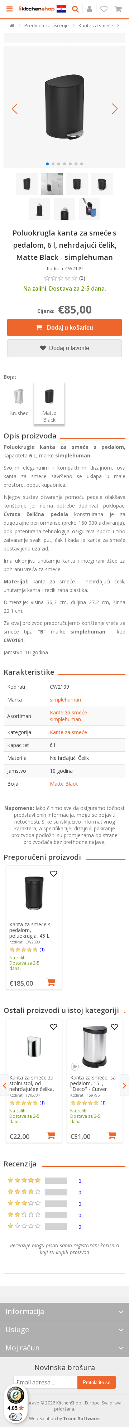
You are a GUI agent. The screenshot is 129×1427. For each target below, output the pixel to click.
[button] (14, 108)
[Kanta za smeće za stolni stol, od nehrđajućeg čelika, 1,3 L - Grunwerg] (34, 1046)
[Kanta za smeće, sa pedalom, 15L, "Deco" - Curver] (95, 1046)
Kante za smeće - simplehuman (70, 716)
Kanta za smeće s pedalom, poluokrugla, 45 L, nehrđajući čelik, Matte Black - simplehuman (30, 938)
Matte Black (64, 783)
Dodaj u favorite (68, 348)
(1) (41, 949)
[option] (34, 927)
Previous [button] (4, 1085)
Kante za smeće (68, 732)
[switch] (15, 1417)
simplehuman (65, 699)
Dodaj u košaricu (69, 328)
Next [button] (124, 1085)
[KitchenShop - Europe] (36, 9)
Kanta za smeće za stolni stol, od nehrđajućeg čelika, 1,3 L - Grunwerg (31, 1086)
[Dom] (12, 27)
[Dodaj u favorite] (53, 874)
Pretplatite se (96, 1382)
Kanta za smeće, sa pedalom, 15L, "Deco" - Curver (93, 1083)
